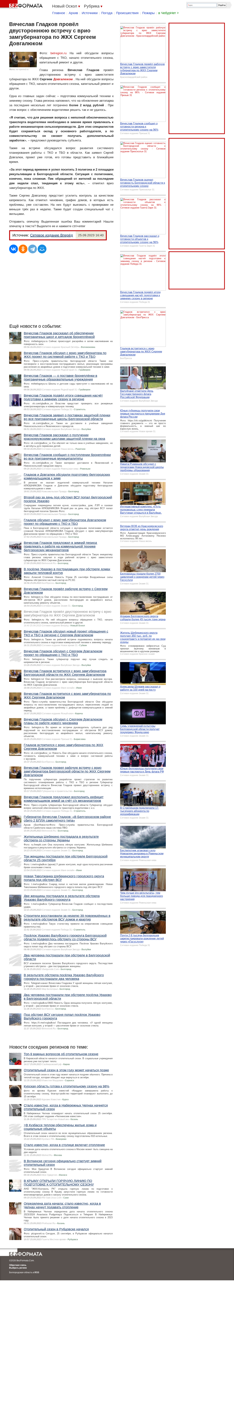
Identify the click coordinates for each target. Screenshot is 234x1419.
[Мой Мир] (42, 249)
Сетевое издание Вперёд (51, 235)
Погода (106, 13)
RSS (37, 1272)
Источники (90, 13)
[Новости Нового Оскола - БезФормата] (22, 4)
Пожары (148, 13)
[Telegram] (32, 249)
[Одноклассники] (23, 249)
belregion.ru (58, 53)
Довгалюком (63, 79)
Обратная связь (17, 1265)
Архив (73, 13)
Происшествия (127, 13)
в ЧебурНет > (168, 13)
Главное (58, 13)
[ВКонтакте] (13, 249)
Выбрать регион (18, 1268)
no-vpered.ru (22, 69)
